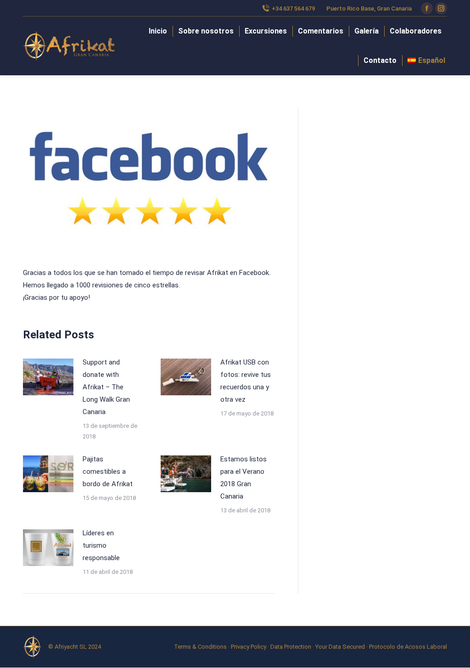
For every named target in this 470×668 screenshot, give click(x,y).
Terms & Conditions (200, 646)
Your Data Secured (340, 646)
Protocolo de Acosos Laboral (408, 646)
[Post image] (48, 377)
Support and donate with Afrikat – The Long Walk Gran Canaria (106, 387)
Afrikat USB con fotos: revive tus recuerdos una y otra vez (245, 381)
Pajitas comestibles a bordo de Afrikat (108, 471)
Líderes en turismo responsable (101, 545)
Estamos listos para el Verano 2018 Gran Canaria (243, 477)
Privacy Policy (248, 646)
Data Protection (290, 646)
